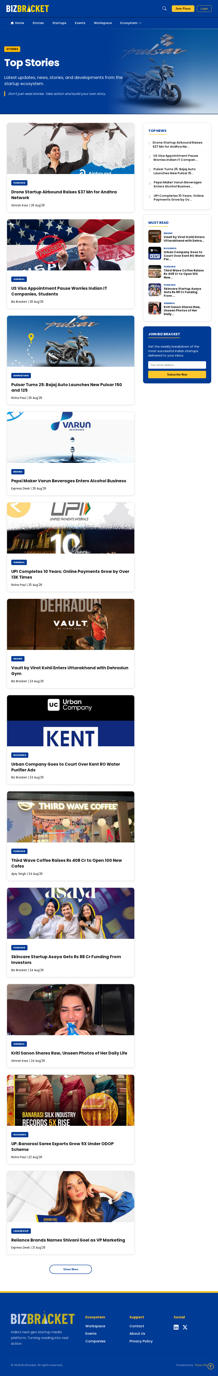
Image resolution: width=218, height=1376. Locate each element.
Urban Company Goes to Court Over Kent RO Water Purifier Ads (65, 767)
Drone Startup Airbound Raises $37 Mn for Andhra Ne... (177, 144)
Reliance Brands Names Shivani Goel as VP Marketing (68, 1240)
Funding (19, 182)
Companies (95, 1341)
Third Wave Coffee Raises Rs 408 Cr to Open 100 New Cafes (66, 863)
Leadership (21, 1231)
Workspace (103, 23)
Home (19, 23)
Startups (59, 23)
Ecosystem (129, 23)
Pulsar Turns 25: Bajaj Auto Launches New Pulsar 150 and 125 (66, 387)
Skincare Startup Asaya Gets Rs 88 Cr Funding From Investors (66, 959)
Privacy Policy (141, 1341)
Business (19, 755)
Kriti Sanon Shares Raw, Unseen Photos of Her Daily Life (69, 1053)
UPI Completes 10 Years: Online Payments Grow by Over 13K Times (70, 574)
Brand (17, 471)
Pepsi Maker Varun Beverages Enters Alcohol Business (68, 481)
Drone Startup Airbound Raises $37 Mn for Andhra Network (64, 195)
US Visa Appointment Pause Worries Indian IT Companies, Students (59, 291)
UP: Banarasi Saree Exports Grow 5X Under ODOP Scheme (62, 1146)
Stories (38, 23)
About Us (137, 1333)
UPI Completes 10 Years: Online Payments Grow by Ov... (179, 198)
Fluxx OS (201, 1365)
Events (80, 23)
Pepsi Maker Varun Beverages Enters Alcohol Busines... (178, 184)
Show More (70, 1269)
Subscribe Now (177, 374)
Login (204, 8)
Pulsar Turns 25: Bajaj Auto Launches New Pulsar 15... (174, 171)
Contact (136, 1326)
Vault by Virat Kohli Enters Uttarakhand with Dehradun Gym (69, 671)
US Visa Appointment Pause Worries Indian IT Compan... (175, 158)
